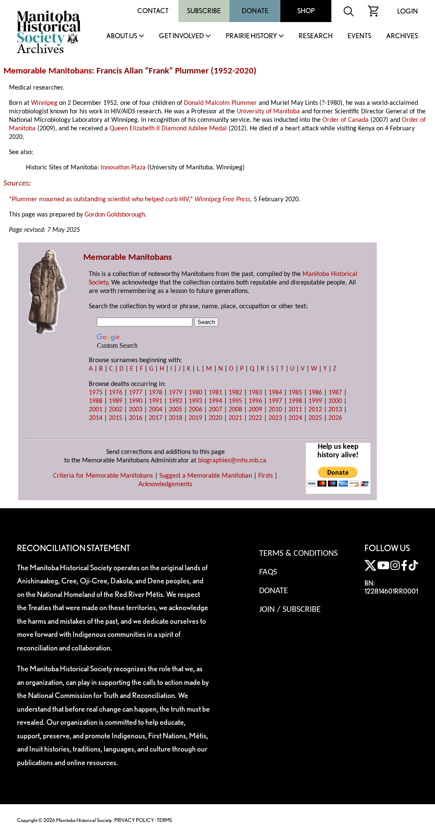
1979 (175, 392)
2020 (244, 71)
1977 (135, 392)
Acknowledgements (165, 484)
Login (407, 11)
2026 (335, 418)
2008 (235, 409)
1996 (255, 401)
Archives (402, 36)
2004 (155, 409)
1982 (235, 392)
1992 (175, 401)
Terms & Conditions (298, 553)
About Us (121, 36)
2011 (295, 409)
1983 (255, 392)
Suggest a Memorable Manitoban (205, 476)
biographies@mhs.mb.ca (232, 460)
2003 (135, 409)
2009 (255, 409)
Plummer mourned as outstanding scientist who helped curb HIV (100, 199)
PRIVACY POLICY (134, 820)
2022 (255, 418)
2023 (275, 418)
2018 (175, 418)
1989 (115, 401)
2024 (295, 418)
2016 (135, 418)
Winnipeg (44, 103)
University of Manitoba (268, 111)
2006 (195, 409)
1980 (195, 392)
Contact (153, 11)
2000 (335, 401)
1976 (115, 392)
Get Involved (181, 36)
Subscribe (204, 11)
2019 (195, 418)
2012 (315, 409)
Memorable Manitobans (47, 71)
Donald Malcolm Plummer (220, 103)
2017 (155, 418)
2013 (335, 409)
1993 (195, 401)
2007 (215, 409)
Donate (255, 11)
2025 (315, 418)
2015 (115, 418)
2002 (115, 409)
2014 (95, 418)
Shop (306, 11)
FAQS (268, 572)
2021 (235, 418)
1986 (315, 392)
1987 (335, 392)
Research (316, 36)
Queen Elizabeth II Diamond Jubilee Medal (168, 128)
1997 (275, 401)
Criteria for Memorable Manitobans (103, 476)
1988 (95, 401)
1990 (135, 401)
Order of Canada (345, 120)
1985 (295, 392)
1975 (95, 392)
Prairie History (251, 36)
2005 (175, 409)
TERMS (164, 820)
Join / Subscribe (290, 609)
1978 (155, 392)
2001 (95, 409)
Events (359, 36)
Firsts (265, 476)
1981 (215, 392)
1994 (215, 401)
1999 (315, 401)
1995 (235, 401)
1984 (275, 392)
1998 (295, 401)
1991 (155, 401)
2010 (275, 409)
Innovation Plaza (123, 167)
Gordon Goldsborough (115, 214)
